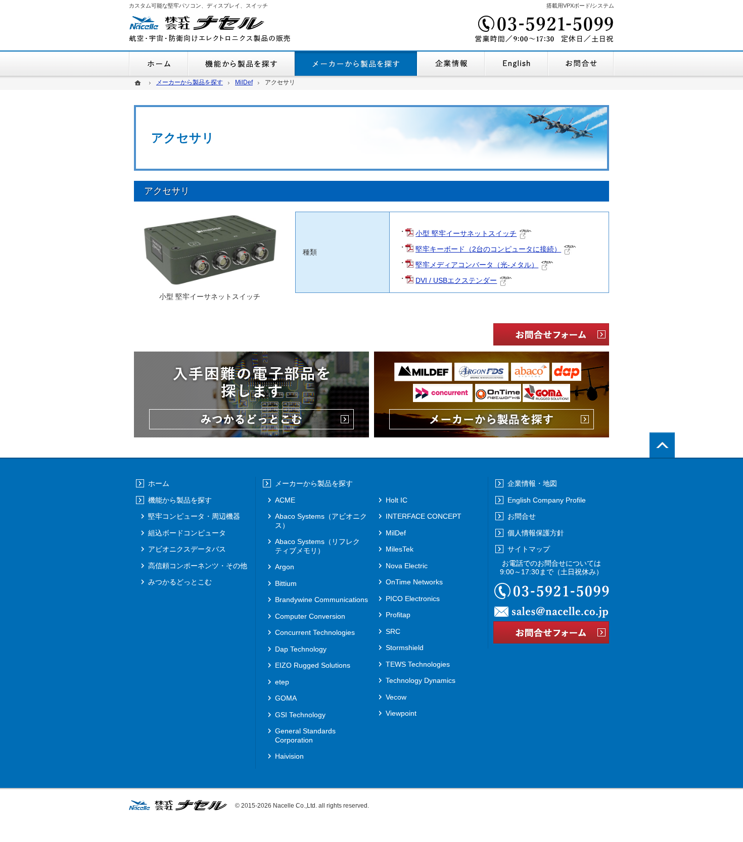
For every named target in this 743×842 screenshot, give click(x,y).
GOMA (286, 698)
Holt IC (396, 500)
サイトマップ (528, 549)
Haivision (289, 756)
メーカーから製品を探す (356, 64)
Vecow (396, 697)
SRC (393, 631)
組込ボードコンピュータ (187, 533)
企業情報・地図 (451, 64)
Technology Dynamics (420, 680)
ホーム (158, 64)
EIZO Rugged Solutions (312, 665)
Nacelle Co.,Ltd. (295, 805)
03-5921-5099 (543, 30)
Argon (284, 567)
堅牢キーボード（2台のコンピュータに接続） (488, 249)
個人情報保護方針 (535, 533)
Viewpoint (401, 713)
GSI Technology (300, 715)
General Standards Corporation (305, 735)
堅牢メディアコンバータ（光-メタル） (476, 265)
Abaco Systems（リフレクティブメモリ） (317, 546)
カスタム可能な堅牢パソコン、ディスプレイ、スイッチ (198, 6)
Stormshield (405, 647)
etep (282, 682)
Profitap (398, 615)
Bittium (286, 583)
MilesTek (399, 549)
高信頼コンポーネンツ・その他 (197, 566)
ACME (285, 500)
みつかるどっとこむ (180, 582)
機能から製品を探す (241, 64)
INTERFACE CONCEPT (423, 516)
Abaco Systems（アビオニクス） (321, 520)
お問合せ (581, 64)
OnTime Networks (414, 582)
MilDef (396, 533)
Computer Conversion (310, 616)
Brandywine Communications (321, 600)
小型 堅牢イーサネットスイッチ (466, 233)
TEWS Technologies (418, 664)
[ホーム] (139, 82)
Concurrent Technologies (315, 632)
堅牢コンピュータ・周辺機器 (194, 516)
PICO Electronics (413, 599)
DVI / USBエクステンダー (456, 280)
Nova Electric (407, 566)
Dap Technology (301, 649)
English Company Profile (516, 64)
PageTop (662, 445)
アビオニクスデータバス (187, 549)
